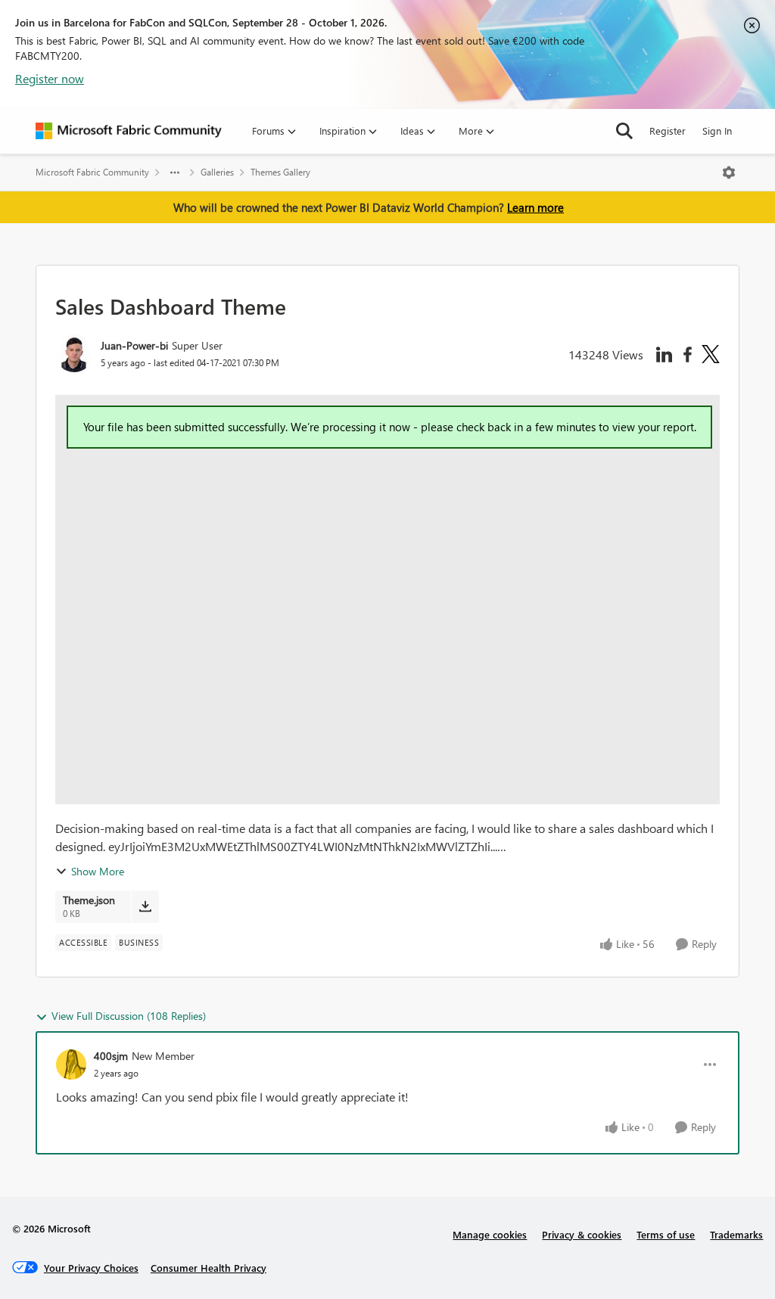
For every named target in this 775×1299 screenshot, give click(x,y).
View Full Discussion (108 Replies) (128, 1015)
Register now (49, 78)
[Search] (624, 131)
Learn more (535, 207)
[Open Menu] (728, 172)
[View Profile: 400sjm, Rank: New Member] (71, 1064)
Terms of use (665, 1234)
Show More (97, 871)
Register (667, 130)
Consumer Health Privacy (208, 1267)
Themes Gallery (280, 172)
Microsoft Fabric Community (92, 172)
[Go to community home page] (129, 131)
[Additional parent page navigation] (175, 172)
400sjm (111, 1056)
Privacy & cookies (581, 1234)
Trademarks (736, 1234)
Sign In (717, 130)
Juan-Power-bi (134, 345)
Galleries (217, 172)
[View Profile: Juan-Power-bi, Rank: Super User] (74, 353)
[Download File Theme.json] (145, 906)
